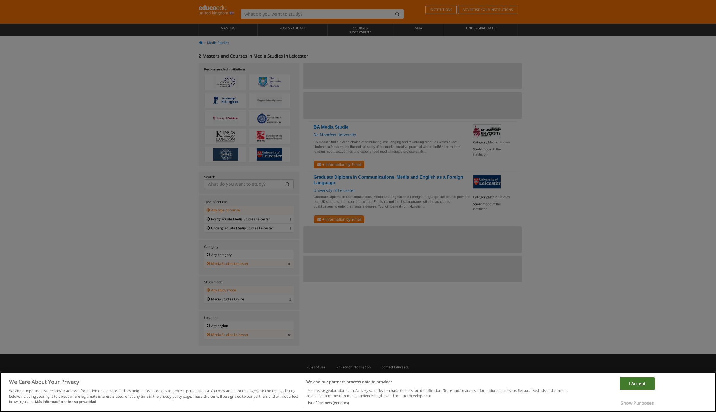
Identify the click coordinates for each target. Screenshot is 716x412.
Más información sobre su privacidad (65, 401)
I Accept (637, 383)
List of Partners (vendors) (327, 402)
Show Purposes (637, 403)
